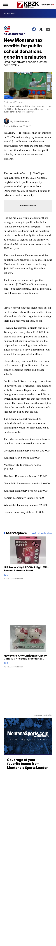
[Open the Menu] (5, 5)
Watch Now (47, 5)
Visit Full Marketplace (42, 533)
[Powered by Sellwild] (47, 715)
